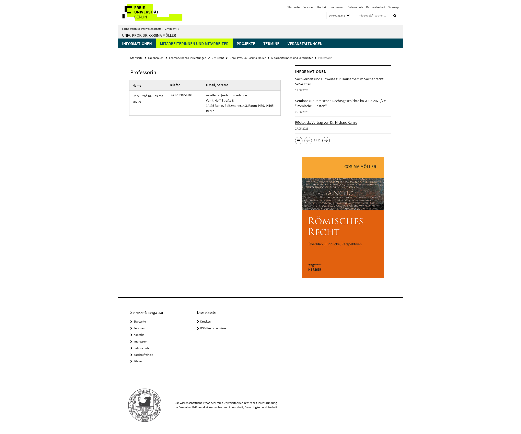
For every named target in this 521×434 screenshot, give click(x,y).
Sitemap (393, 7)
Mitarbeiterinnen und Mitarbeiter (194, 43)
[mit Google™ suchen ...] (395, 15)
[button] (298, 141)
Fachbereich (155, 58)
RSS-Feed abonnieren (213, 328)
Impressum (337, 7)
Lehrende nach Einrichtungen (187, 58)
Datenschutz (355, 7)
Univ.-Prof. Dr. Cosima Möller (149, 35)
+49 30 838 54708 (180, 95)
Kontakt (322, 7)
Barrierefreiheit (375, 7)
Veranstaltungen (305, 43)
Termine (271, 43)
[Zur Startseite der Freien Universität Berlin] (152, 12)
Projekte (246, 43)
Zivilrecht (172, 28)
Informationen (137, 43)
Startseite (293, 7)
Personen (308, 7)
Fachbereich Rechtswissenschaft (142, 28)
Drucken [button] (205, 321)
